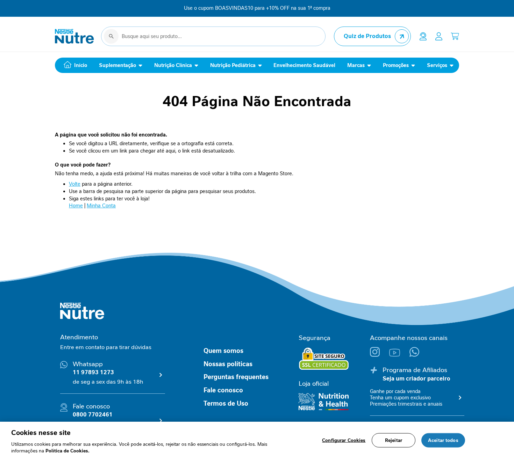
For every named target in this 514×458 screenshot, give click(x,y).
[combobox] (213, 36)
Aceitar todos (443, 440)
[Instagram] (379, 355)
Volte (74, 184)
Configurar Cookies (343, 440)
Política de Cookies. (67, 451)
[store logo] (74, 36)
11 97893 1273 (93, 372)
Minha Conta (101, 205)
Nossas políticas (228, 364)
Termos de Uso (226, 403)
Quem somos (223, 351)
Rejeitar (393, 440)
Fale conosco (223, 390)
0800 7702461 (93, 414)
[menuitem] (74, 65)
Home (76, 205)
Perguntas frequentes (236, 377)
